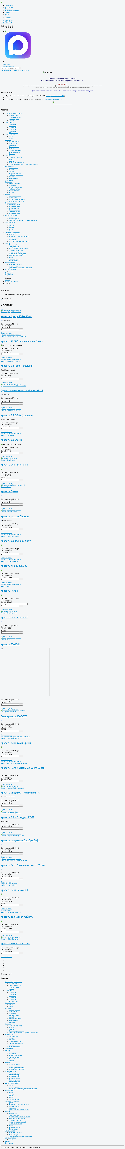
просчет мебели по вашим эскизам (20, 268)
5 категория (12, 131)
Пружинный (13, 245)
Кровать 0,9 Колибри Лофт (10, 536)
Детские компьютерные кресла (19, 241)
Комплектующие (14, 211)
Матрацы (8, 243)
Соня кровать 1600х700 (8, 711)
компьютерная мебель (12, 215)
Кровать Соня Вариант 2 (9, 613)
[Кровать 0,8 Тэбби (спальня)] (11, 359)
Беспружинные (14, 247)
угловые (11, 227)
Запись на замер (14, 266)
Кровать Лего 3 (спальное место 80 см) (14, 860)
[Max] (18, 58)
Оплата (7, 9)
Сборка (7, 12)
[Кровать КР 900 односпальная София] (11, 335)
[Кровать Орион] (13, 485)
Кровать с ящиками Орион (10, 738)
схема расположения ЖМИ (55, 96)
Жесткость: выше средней (17, 254)
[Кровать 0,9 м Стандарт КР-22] (11, 811)
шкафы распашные (15, 196)
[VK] (5, 31)
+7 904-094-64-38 (6, 23)
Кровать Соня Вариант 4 (9, 885)
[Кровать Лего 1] (11, 584)
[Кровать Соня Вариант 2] (10, 611)
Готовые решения (14, 183)
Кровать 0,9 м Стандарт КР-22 (11, 812)
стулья (11, 138)
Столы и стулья (10, 134)
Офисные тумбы (14, 210)
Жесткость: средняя (15, 252)
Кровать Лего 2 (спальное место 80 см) (14, 763)
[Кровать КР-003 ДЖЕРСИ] (11, 559)
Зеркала (11, 176)
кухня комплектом (15, 117)
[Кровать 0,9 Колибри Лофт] (11, 534)
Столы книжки (14, 147)
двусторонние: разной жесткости (19, 248)
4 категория (12, 129)
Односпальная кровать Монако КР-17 (13, 386)
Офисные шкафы (14, 206)
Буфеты (11, 120)
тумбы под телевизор (16, 175)
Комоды (11, 161)
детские (11, 224)
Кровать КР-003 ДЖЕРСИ (9, 561)
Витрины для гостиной (16, 201)
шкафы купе (13, 197)
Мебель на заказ (10, 262)
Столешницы (9, 122)
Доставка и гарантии (12, 10)
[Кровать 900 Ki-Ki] (11, 638)
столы (11, 136)
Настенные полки (15, 152)
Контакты (8, 17)
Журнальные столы (15, 150)
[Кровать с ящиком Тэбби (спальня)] (11, 786)
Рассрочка (8, 16)
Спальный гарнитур (15, 157)
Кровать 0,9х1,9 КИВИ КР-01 (11, 312)
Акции (7, 14)
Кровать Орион (6, 487)
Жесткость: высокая (15, 255)
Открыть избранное (7, 66)
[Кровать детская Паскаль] (11, 510)
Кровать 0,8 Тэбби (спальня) (10, 361)
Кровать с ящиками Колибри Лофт (12, 835)
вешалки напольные (15, 187)
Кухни (11, 271)
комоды (11, 169)
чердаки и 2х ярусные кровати (19, 236)
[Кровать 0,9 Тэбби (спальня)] (11, 409)
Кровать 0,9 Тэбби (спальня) (10, 410)
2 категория (12, 126)
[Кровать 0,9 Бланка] (11, 433)
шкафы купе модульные (17, 199)
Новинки (8, 273)
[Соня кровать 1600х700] (13, 710)
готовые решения (14, 141)
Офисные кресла (14, 213)
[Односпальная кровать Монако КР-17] (11, 384)
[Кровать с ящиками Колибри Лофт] (11, 834)
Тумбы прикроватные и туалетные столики (23, 164)
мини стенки (13, 143)
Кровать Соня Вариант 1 (9, 460)
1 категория (12, 124)
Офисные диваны (14, 204)
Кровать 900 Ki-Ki (7, 639)
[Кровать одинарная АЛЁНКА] (6, 910)
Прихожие (8, 182)
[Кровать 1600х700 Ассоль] (11, 937)
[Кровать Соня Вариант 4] (10, 884)
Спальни (8, 155)
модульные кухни (14, 115)
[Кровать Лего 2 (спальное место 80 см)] (11, 761)
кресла (11, 229)
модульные (12, 145)
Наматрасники (13, 261)
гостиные (8, 140)
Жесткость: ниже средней (17, 250)
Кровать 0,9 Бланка (7, 435)
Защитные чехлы (14, 259)
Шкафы (7, 194)
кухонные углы (14, 119)
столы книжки (13, 168)
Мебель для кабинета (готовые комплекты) (23, 220)
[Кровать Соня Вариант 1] (10, 458)
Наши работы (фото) (15, 264)
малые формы (9, 166)
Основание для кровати (16, 162)
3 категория (12, 127)
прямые (11, 225)
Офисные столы (14, 208)
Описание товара (6, 333)
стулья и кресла (14, 218)
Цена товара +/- (6, 300)
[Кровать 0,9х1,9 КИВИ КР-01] (11, 310)
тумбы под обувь (14, 189)
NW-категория (13, 133)
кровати (11, 159)
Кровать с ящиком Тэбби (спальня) (12, 788)
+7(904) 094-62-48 (7, 21)
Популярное (9, 275)
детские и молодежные (12, 232)
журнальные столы (15, 173)
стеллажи (12, 171)
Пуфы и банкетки (14, 190)
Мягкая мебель (10, 222)
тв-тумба (11, 148)
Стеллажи (12, 154)
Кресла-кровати (14, 231)
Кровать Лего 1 (6, 586)
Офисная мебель (10, 203)
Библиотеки (9, 180)
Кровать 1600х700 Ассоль (9, 939)
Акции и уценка (10, 269)
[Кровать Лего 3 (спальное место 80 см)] (11, 859)
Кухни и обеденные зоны (13, 113)
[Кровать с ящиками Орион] (15, 736)
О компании (9, 5)
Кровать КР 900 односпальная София (13, 336)
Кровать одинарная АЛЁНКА (11, 912)
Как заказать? (9, 7)
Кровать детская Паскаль (9, 511)
